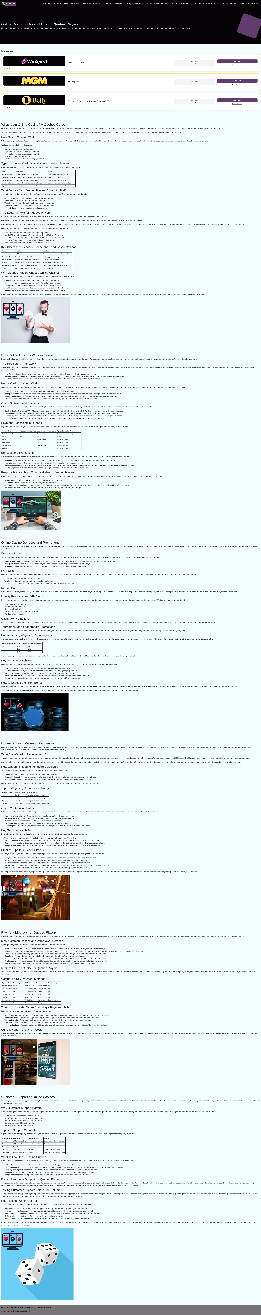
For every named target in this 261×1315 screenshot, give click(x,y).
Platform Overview (237, 65)
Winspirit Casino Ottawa (52, 3)
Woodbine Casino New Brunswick (206, 3)
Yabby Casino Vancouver (181, 3)
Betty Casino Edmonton (91, 3)
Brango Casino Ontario (135, 3)
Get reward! (10, 3)
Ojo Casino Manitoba (229, 3)
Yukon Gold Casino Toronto (113, 3)
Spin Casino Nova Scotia (249, 3)
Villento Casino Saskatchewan (158, 3)
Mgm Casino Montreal (72, 3)
